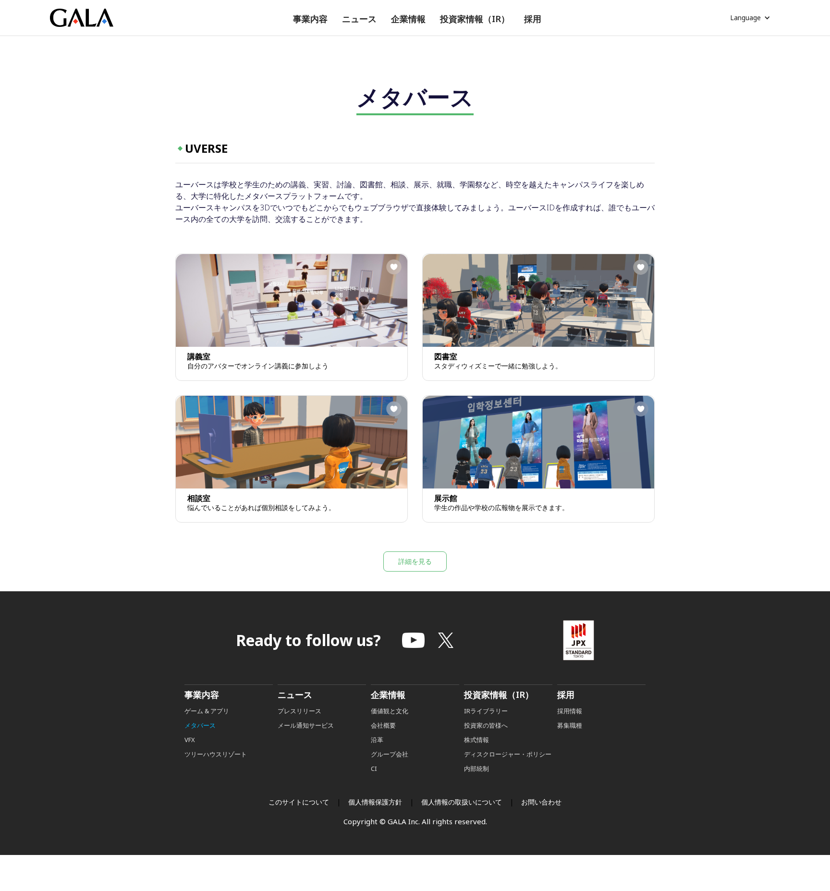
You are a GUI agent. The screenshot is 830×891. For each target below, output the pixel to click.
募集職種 (569, 725)
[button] (310, 19)
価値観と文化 (389, 711)
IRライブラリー (486, 711)
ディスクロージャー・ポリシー (507, 754)
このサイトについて (299, 801)
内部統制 (476, 768)
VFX (189, 739)
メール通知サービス (306, 725)
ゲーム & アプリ (206, 711)
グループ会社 (389, 754)
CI (374, 768)
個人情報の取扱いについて (461, 801)
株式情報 (476, 739)
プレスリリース (299, 711)
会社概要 (383, 725)
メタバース (200, 725)
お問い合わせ (541, 801)
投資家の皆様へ (486, 725)
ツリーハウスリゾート (215, 754)
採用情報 (570, 711)
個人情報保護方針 (375, 801)
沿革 (377, 739)
